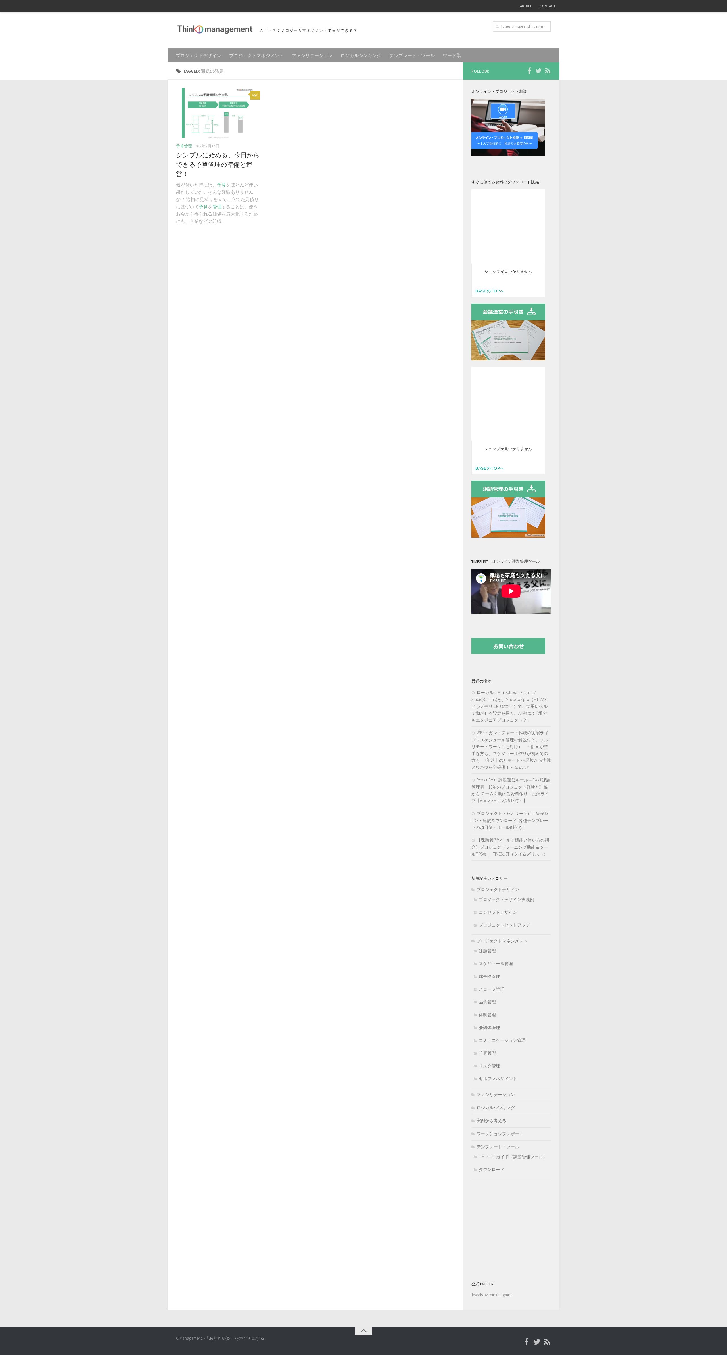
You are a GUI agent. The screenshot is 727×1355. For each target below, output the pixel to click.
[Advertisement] (506, 1228)
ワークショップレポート (500, 1133)
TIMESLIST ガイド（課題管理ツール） (513, 1156)
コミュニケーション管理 (502, 1040)
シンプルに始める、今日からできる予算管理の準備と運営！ (218, 164)
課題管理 (487, 950)
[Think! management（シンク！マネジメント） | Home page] (215, 29)
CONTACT (547, 6)
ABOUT (526, 6)
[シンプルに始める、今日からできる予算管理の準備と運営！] (218, 113)
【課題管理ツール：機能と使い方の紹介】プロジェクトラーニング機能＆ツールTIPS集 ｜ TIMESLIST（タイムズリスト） (510, 847)
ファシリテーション (312, 55)
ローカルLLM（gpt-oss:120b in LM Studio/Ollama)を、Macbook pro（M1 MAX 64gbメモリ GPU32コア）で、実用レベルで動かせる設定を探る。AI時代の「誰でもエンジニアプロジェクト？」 (509, 706)
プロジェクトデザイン (198, 55)
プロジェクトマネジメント (256, 55)
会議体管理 (489, 1027)
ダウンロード (491, 1169)
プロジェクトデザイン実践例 (506, 899)
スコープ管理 (491, 989)
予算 (221, 185)
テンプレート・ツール (412, 55)
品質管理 (487, 1002)
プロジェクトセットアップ (504, 925)
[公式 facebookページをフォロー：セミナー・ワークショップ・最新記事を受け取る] (529, 70)
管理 (217, 207)
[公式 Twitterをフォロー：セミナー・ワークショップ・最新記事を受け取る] (538, 70)
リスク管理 (489, 1065)
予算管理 (184, 146)
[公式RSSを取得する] (547, 70)
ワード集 (452, 55)
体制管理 (487, 1014)
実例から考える (491, 1120)
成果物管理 (489, 976)
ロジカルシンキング (360, 55)
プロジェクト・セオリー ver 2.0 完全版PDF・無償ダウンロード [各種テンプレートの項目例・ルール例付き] (510, 820)
